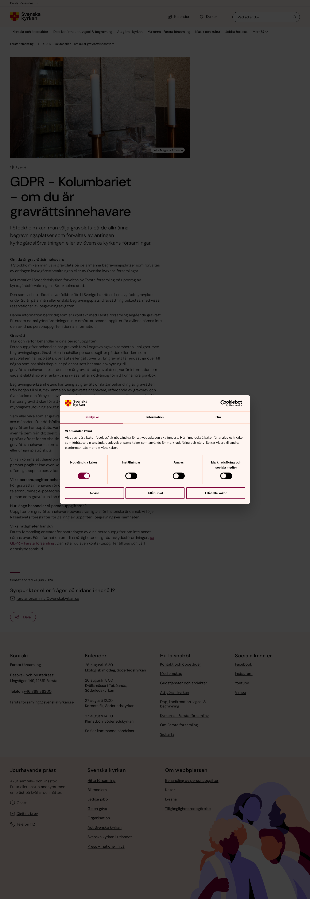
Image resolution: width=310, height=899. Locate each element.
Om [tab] (218, 417)
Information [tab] (155, 417)
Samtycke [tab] (92, 417)
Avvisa (94, 493)
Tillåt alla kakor (216, 493)
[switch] (131, 476)
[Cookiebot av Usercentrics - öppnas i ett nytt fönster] (226, 403)
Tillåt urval (155, 493)
